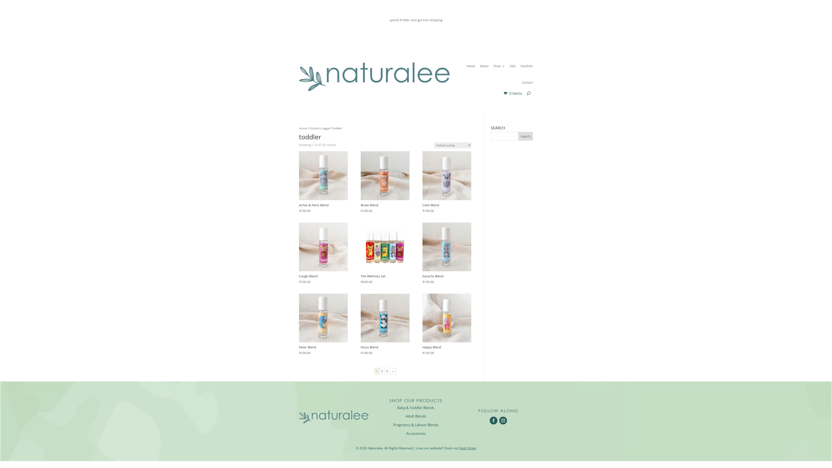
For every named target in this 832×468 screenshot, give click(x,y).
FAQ (513, 66)
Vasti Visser (467, 448)
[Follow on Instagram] (503, 420)
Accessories (416, 433)
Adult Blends (416, 416)
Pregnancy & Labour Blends (416, 424)
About (484, 66)
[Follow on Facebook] (493, 420)
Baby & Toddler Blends (415, 407)
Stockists (526, 66)
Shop (497, 66)
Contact (527, 82)
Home (471, 66)
